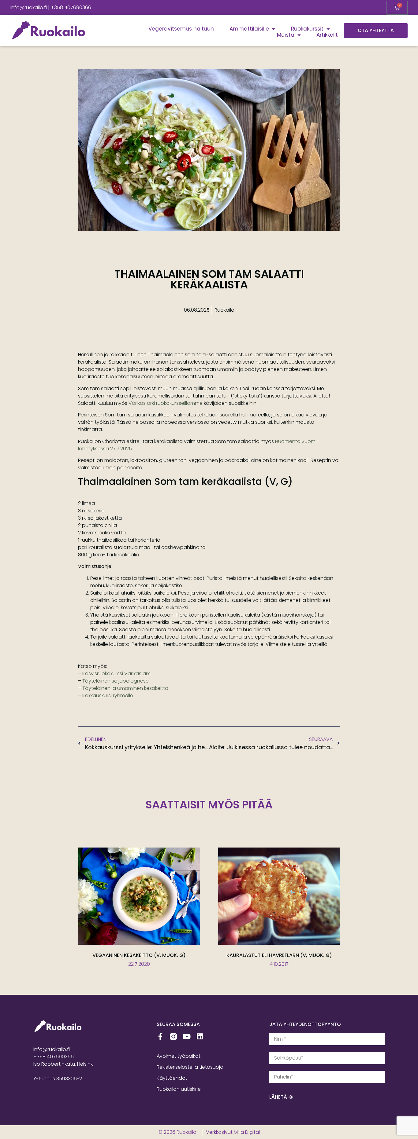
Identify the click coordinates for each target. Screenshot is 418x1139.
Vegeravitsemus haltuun (181, 29)
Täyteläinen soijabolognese (115, 680)
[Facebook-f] (160, 1036)
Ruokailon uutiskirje (179, 1089)
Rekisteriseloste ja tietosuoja (190, 1067)
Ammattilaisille (249, 29)
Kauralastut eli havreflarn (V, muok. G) (279, 955)
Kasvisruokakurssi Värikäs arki (116, 673)
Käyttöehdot (172, 1078)
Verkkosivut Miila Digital (233, 1132)
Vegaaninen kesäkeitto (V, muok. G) (139, 955)
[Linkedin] (199, 1036)
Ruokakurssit (307, 29)
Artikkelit (327, 35)
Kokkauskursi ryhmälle (107, 695)
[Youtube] (186, 1036)
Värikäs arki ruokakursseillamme (166, 403)
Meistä (285, 35)
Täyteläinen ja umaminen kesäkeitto (125, 688)
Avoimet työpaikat (178, 1056)
